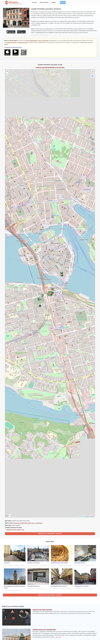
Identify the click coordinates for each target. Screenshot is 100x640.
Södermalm (7, 563)
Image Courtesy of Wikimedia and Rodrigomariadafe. (61, 565)
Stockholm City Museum (33, 563)
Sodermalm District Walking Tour (15, 530)
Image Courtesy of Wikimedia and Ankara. (39, 35)
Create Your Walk (43, 2)
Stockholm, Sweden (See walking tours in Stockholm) (28, 523)
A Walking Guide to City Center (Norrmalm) (44, 630)
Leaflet (79, 516)
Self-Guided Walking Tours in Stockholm (38, 41)
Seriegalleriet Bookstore (33, 586)
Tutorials (53, 2)
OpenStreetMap (86, 516)
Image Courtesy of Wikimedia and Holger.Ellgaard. (14, 565)
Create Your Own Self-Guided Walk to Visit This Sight (50, 68)
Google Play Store (22, 43)
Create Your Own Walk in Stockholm (42, 610)
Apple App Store (11, 43)
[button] (50, 293)
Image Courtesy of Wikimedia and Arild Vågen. (13, 590)
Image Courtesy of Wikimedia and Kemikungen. (36, 588)
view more (58, 637)
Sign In (63, 2)
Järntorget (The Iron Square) (81, 586)
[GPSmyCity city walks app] (13, 3)
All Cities (34, 2)
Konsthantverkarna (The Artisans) (59, 563)
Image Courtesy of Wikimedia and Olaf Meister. (83, 588)
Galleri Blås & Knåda (79, 563)
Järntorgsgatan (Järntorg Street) (59, 586)
